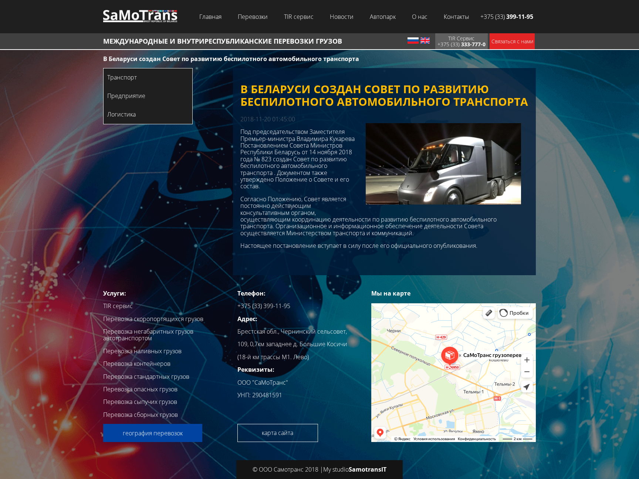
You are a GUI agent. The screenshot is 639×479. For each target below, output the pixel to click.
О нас (419, 17)
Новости (342, 17)
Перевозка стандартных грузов (146, 376)
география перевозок (153, 433)
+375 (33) (506, 17)
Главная (210, 17)
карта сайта (277, 433)
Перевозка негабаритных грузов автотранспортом (148, 334)
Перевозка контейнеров (136, 364)
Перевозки (253, 17)
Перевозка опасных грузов (140, 389)
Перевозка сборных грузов (140, 415)
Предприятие (126, 96)
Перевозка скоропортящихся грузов (153, 319)
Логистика (121, 114)
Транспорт (122, 77)
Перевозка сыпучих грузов (140, 402)
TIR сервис (299, 17)
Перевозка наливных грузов (142, 351)
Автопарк (383, 17)
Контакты (456, 17)
